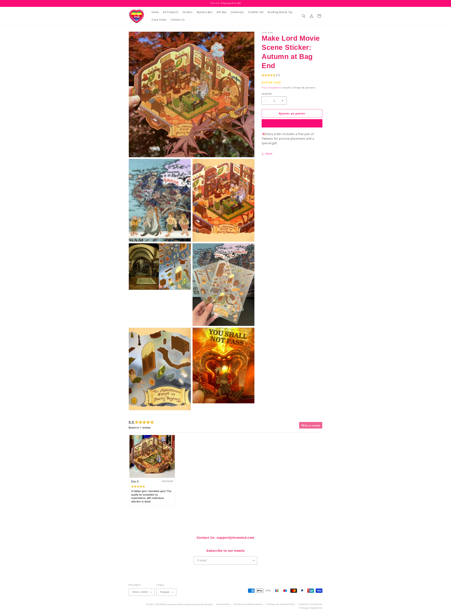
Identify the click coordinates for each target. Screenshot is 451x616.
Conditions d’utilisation (310, 604)
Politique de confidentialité (280, 604)
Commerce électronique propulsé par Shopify (189, 604)
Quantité (266, 93)
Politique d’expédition (310, 607)
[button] (304, 16)
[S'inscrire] (253, 560)
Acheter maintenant (292, 123)
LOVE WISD (159, 604)
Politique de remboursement (248, 604)
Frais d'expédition (271, 87)
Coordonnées (223, 604)
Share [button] (269, 153)
